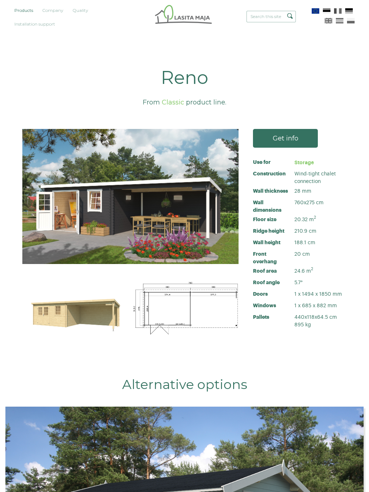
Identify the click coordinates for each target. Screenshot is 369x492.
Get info (285, 138)
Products (23, 10)
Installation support (34, 24)
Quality (80, 10)
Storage (304, 162)
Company (52, 10)
